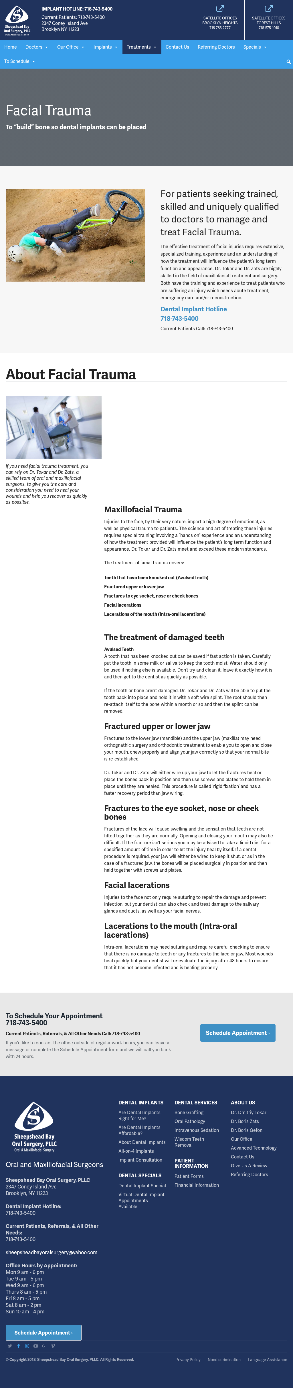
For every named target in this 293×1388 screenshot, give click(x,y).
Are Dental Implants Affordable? (139, 1130)
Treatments (139, 47)
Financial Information (197, 1185)
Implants (103, 47)
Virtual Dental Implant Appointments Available (141, 1201)
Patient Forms (189, 1176)
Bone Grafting (189, 1113)
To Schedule (16, 61)
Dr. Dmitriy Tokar (248, 1113)
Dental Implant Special (142, 1186)
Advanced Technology (254, 1148)
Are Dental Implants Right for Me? (139, 1116)
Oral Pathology (190, 1121)
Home (10, 47)
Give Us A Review (249, 1166)
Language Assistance (267, 1359)
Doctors (33, 47)
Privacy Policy (188, 1359)
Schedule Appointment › (44, 1332)
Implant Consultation (140, 1160)
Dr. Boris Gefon (246, 1130)
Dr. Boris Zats (245, 1121)
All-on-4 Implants (136, 1151)
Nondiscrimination (224, 1359)
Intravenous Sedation (197, 1130)
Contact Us (177, 47)
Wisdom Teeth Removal (189, 1142)
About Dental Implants (142, 1142)
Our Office (68, 47)
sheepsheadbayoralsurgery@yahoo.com (52, 1252)
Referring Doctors (216, 47)
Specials (252, 47)
